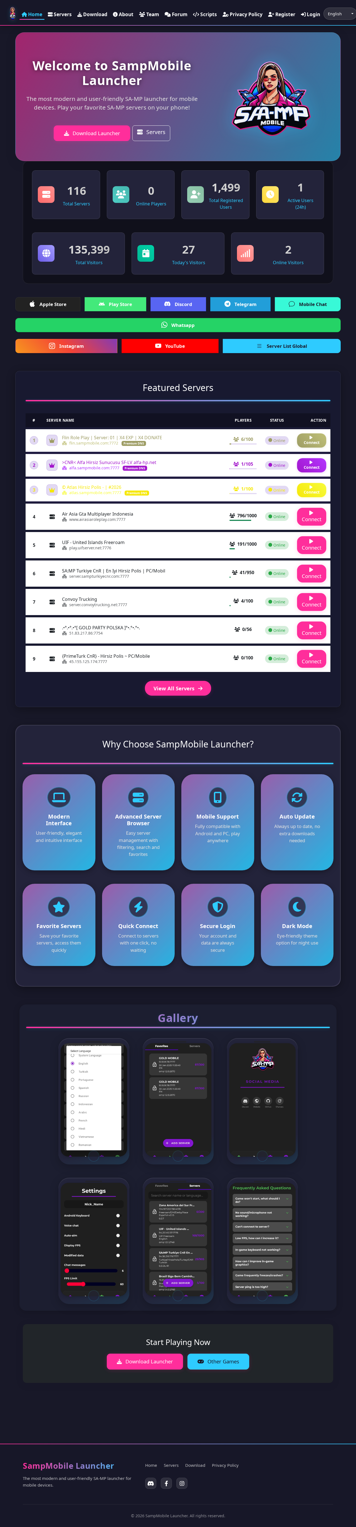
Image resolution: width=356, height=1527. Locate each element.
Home (34, 14)
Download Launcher (95, 133)
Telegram (245, 304)
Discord (183, 304)
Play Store (120, 304)
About (126, 14)
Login (313, 14)
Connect (312, 442)
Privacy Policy (246, 14)
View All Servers (175, 688)
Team (152, 14)
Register (284, 14)
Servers (62, 14)
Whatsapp (183, 325)
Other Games (222, 1361)
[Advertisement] (124, 1408)
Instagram (71, 346)
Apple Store (52, 304)
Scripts (208, 14)
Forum (179, 14)
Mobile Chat (313, 304)
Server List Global (287, 346)
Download (94, 14)
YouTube (175, 346)
